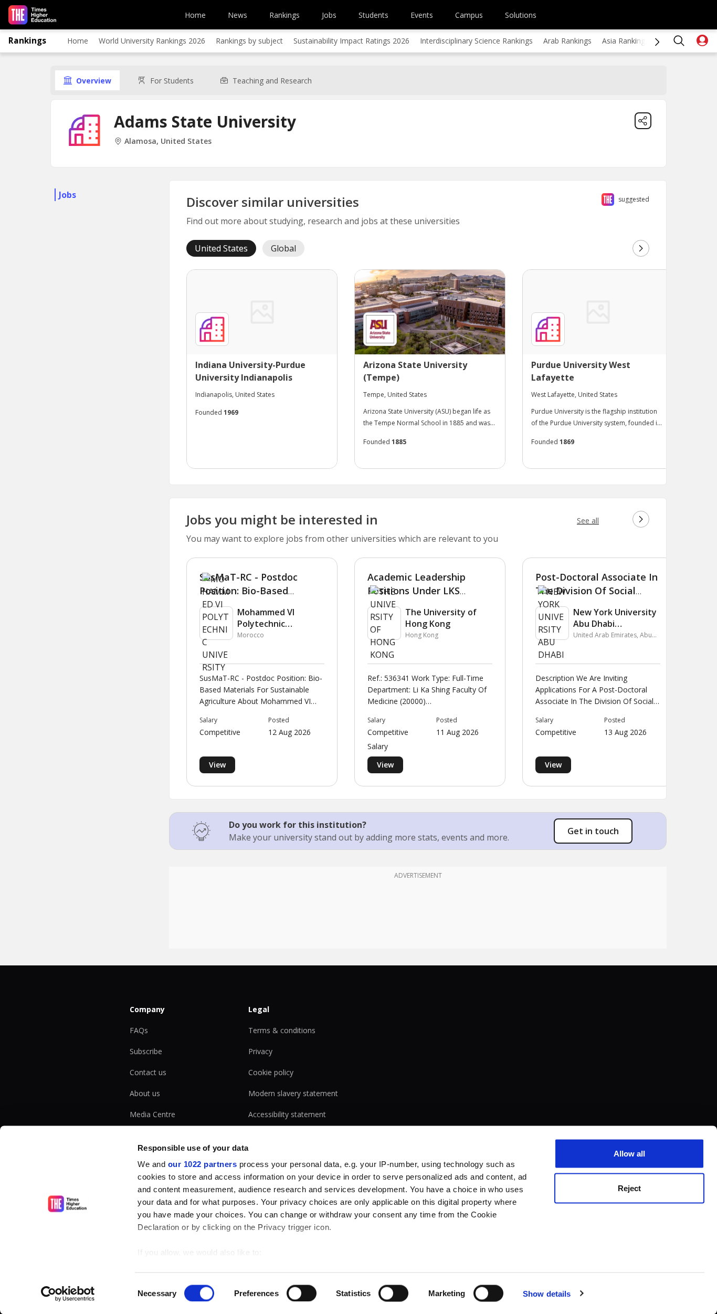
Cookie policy (270, 1072)
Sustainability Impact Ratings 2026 (351, 41)
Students (373, 15)
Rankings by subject (249, 41)
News (237, 15)
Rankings (284, 15)
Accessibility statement (287, 1114)
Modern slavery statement (293, 1093)
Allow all (629, 1153)
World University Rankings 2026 (152, 41)
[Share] (643, 120)
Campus (469, 15)
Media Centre (152, 1114)
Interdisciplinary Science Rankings (476, 41)
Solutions (520, 15)
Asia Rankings (625, 41)
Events (421, 15)
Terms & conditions (281, 1030)
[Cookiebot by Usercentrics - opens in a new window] (68, 1293)
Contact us (148, 1072)
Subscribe (146, 1051)
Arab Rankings (567, 41)
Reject (629, 1187)
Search (679, 40)
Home (195, 15)
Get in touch (593, 831)
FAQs (139, 1030)
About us (145, 1093)
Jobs (329, 15)
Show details (547, 1293)
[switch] (302, 1293)
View (217, 765)
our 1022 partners (202, 1164)
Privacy (260, 1051)
